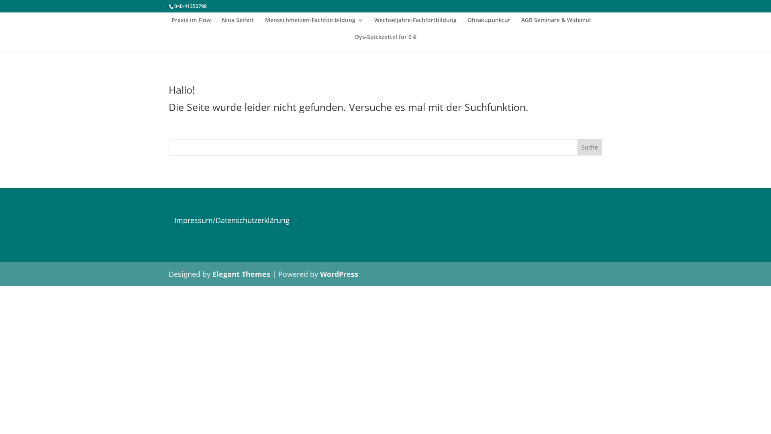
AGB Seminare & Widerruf (556, 20)
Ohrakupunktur (488, 20)
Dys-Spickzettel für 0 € (385, 37)
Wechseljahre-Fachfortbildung (415, 20)
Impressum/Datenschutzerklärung (232, 220)
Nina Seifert (238, 20)
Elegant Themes (241, 274)
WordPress (339, 274)
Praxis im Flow (191, 20)
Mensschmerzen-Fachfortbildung (310, 20)
